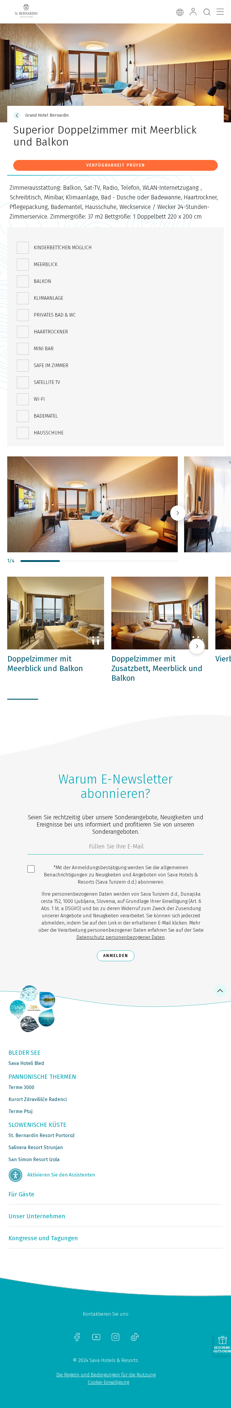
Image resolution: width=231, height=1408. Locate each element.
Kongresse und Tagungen (43, 1238)
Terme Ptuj (20, 1111)
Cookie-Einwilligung (108, 1382)
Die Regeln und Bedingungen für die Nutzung (106, 1375)
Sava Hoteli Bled (26, 1063)
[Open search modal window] (207, 12)
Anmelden (115, 955)
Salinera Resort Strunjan (35, 1147)
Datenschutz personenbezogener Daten (120, 937)
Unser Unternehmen (36, 1216)
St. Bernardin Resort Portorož (41, 1135)
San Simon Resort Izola (34, 1159)
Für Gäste (21, 1194)
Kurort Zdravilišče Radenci (37, 1099)
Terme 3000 (21, 1087)
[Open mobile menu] (220, 12)
